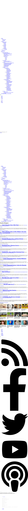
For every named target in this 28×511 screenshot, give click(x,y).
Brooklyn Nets (8, 69)
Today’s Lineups (6, 91)
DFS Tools (4, 62)
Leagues (2, 177)
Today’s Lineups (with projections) (8, 182)
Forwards (5, 44)
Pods (4, 500)
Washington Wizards (9, 206)
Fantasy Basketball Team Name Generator (8, 92)
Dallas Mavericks (9, 215)
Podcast (12, 259)
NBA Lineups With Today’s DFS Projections (9, 190)
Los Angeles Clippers (9, 212)
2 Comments (14, 239)
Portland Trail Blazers (9, 82)
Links (2, 334)
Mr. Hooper (2, 260)
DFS (25, 284)
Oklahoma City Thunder (9, 209)
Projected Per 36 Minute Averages (7, 61)
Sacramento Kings (9, 214)
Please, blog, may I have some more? (4, 230)
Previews (5, 502)
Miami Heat (8, 77)
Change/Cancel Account (5, 52)
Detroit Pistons (8, 201)
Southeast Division (7, 75)
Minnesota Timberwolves (9, 81)
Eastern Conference (6, 67)
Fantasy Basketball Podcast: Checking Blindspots (14, 258)
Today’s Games (5, 54)
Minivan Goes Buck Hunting (9, 290)
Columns (2, 166)
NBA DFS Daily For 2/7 (8, 284)
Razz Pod (4, 40)
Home (2, 38)
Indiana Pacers (8, 74)
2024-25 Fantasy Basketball (8, 259)
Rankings (2, 41)
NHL (2, 330)
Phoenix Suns (8, 86)
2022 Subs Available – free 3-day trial (10, 506)
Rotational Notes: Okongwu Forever (10, 245)
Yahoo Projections (6, 66)
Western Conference (6, 79)
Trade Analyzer (6, 498)
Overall (5, 46)
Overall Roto (5, 49)
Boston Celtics (8, 196)
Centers (5, 171)
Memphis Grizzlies (9, 88)
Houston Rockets (9, 89)
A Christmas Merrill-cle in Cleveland (11, 296)
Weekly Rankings (5, 169)
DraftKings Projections (6, 65)
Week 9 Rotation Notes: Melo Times (10, 225)
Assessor (5, 497)
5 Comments (10, 246)
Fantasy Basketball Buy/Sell (5, 246)
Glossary (5, 220)
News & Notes (4, 39)
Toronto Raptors (8, 71)
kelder (1, 234)
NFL (1, 96)
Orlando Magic (8, 78)
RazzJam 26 (4, 50)
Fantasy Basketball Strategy (9, 239)
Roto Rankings (4, 42)
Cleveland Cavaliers (9, 73)
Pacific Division (7, 83)
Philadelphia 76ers (9, 198)
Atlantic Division (7, 68)
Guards (5, 172)
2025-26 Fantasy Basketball (3, 239)
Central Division (7, 199)
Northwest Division (7, 207)
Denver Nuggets (8, 80)
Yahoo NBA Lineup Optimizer (7, 64)
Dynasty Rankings (5, 48)
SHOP (2, 98)
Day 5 (6, 58)
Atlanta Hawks (8, 76)
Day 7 (6, 187)
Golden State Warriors (9, 84)
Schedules (5, 499)
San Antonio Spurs (9, 217)
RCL (4, 503)
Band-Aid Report (6, 271)
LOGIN (1, 132)
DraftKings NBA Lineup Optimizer (8, 63)
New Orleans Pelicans (9, 90)
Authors (2, 333)
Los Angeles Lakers (9, 85)
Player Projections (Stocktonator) (6, 180)
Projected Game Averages (7, 188)
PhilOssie (2, 292)
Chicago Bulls (8, 72)
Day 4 (6, 185)
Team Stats (5, 504)
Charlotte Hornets (9, 204)
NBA (2, 99)
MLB (2, 100)
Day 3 (6, 57)
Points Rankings (4, 45)
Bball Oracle (2, 285)
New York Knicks (9, 70)
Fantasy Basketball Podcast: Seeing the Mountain (14, 265)
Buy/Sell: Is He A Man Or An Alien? (10, 277)
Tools (2, 179)
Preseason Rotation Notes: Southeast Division (12, 238)
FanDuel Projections (6, 193)
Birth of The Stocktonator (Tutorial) (8, 53)
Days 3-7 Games (6, 56)
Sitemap (2, 335)
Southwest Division (7, 87)
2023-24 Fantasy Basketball (22, 284)
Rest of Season (4, 60)
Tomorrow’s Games (6, 55)
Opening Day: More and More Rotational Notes (13, 252)
